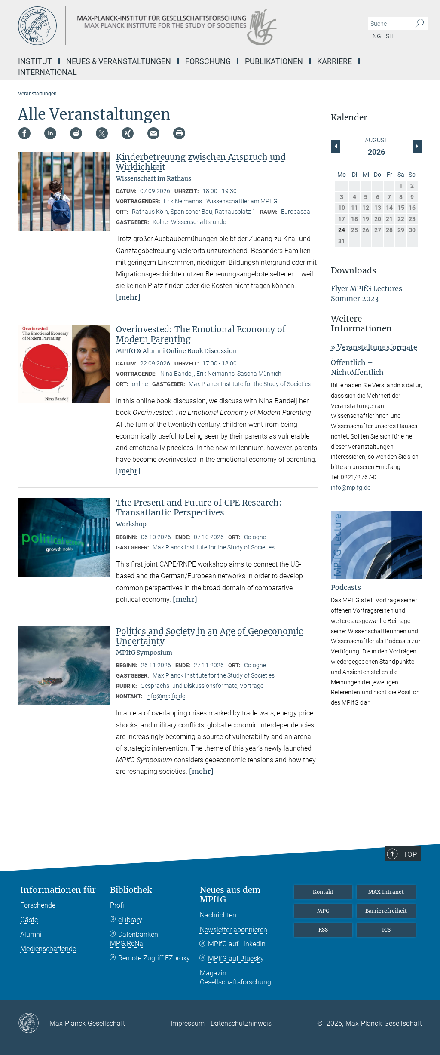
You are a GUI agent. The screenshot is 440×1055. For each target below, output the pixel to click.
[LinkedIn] (50, 133)
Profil (118, 905)
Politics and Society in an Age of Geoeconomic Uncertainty (209, 636)
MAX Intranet (386, 892)
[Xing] (127, 133)
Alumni (31, 934)
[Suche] (419, 24)
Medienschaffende (48, 949)
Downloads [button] (353, 271)
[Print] (179, 133)
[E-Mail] (153, 133)
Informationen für (58, 890)
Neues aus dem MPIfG (230, 895)
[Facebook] (24, 133)
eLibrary (130, 920)
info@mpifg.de (165, 696)
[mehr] (128, 297)
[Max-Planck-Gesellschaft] (33, 1023)
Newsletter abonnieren (233, 930)
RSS (323, 929)
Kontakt (323, 892)
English (381, 36)
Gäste (29, 920)
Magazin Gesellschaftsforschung (235, 978)
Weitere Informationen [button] (361, 324)
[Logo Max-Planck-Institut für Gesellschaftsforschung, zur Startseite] (179, 25)
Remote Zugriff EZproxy (154, 958)
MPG (323, 911)
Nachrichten (218, 915)
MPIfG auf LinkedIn (237, 944)
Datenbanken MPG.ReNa (134, 939)
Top (410, 854)
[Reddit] (76, 133)
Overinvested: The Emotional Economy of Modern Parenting (201, 334)
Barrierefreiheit (386, 911)
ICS (386, 929)
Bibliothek (131, 890)
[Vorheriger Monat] (417, 146)
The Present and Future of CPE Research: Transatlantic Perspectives (199, 507)
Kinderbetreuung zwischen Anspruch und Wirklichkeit (201, 162)
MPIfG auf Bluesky (236, 958)
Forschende (37, 905)
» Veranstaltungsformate (374, 347)
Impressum (188, 1023)
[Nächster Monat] (335, 146)
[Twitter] (101, 133)
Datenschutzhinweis (241, 1023)
